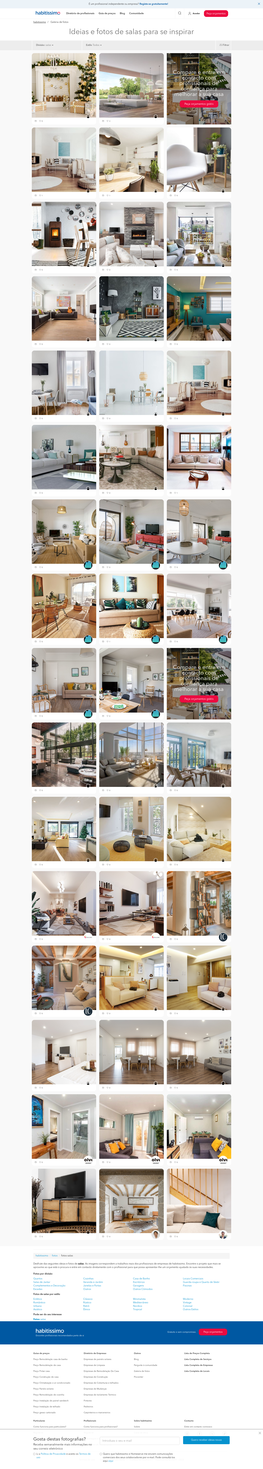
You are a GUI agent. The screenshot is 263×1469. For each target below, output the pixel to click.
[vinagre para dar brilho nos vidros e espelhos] (64, 754)
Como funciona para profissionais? (101, 1427)
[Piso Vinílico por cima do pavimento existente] (131, 85)
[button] (36, 121)
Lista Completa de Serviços (197, 1359)
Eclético (37, 1299)
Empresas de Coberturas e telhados (101, 1383)
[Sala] (64, 903)
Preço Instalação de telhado (46, 1407)
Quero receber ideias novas (206, 1440)
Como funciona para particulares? (49, 1427)
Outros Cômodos (143, 1289)
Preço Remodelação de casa (47, 1365)
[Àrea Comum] (64, 1201)
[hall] (64, 1126)
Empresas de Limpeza (94, 1365)
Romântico (39, 1302)
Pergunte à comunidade (145, 1365)
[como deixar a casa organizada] (199, 457)
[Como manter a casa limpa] (64, 457)
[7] (64, 1052)
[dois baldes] (131, 829)
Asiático (37, 1309)
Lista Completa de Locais (196, 1371)
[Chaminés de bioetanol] (131, 234)
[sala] (131, 1126)
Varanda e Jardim (93, 1282)
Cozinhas (88, 1279)
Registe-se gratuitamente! (154, 4)
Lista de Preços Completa (197, 1353)
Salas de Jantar (41, 1282)
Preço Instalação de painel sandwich (50, 1401)
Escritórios (139, 1282)
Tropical (137, 1309)
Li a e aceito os (63, 1456)
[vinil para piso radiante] (199, 382)
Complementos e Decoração (49, 1286)
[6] (131, 1052)
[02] (199, 1201)
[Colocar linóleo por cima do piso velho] (64, 159)
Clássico (88, 1299)
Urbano (37, 1306)
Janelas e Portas (92, 1286)
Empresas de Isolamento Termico (100, 1395)
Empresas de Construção (96, 1377)
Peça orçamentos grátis (199, 104)
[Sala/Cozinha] (131, 977)
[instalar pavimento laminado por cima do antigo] (64, 308)
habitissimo (39, 22)
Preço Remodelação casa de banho (50, 1359)
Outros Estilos (190, 1309)
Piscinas (187, 1286)
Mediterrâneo (140, 1302)
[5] (199, 1052)
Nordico (137, 1306)
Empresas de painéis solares (97, 1359)
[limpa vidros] (199, 754)
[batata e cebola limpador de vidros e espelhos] (131, 754)
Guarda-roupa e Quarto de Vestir (201, 1282)
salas (39, 1319)
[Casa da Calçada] (131, 1201)
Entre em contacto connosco (198, 1427)
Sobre (137, 1427)
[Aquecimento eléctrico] (131, 159)
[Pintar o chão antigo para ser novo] (199, 308)
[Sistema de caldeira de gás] (199, 234)
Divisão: (40, 45)
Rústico (87, 1302)
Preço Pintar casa (41, 1371)
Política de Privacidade (53, 1454)
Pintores (88, 1401)
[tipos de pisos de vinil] (131, 382)
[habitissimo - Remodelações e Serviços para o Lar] (48, 13)
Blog (136, 1359)
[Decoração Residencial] (64, 531)
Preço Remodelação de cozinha (48, 1395)
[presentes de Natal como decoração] (64, 85)
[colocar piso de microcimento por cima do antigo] (131, 308)
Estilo (89, 45)
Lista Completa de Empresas (198, 1365)
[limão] (64, 829)
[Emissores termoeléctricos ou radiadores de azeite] (199, 159)
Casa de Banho (141, 1279)
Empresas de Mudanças (95, 1389)
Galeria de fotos (142, 1371)
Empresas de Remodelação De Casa (101, 1371)
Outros (87, 1289)
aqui (110, 1461)
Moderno (188, 1299)
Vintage (187, 1302)
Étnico (86, 1309)
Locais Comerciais (193, 1279)
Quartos (37, 1279)
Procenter (138, 1377)
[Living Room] (64, 977)
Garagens (138, 1286)
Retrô (86, 1306)
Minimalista (139, 1299)
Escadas (37, 1289)
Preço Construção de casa (45, 1377)
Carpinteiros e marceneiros (97, 1413)
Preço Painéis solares (43, 1389)
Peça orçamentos (216, 13)
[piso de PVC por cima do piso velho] (64, 382)
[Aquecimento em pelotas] (64, 234)
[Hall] (199, 903)
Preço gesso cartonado (44, 1413)
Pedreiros (88, 1407)
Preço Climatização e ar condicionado (51, 1383)
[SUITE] (199, 829)
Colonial (187, 1306)
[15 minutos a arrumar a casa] (131, 457)
